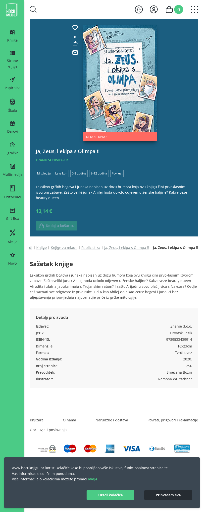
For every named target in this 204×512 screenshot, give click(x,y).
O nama (69, 420)
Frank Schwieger (52, 160)
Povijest (117, 173)
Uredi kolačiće (110, 495)
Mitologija (44, 173)
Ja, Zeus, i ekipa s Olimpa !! (126, 247)
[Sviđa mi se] (75, 43)
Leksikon (61, 173)
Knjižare (37, 420)
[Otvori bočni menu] (194, 9)
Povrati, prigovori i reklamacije (173, 420)
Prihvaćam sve (168, 495)
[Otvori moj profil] (154, 9)
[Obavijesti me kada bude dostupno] (75, 52)
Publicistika (90, 247)
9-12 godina (99, 173)
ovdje (92, 479)
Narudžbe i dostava (112, 420)
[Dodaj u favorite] (75, 27)
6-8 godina (79, 173)
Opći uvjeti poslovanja (48, 429)
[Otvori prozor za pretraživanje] (33, 9)
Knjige (41, 247)
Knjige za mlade (64, 247)
